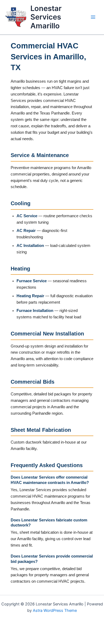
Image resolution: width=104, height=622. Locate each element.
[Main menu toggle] (93, 17)
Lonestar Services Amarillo (46, 17)
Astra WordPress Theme (55, 610)
